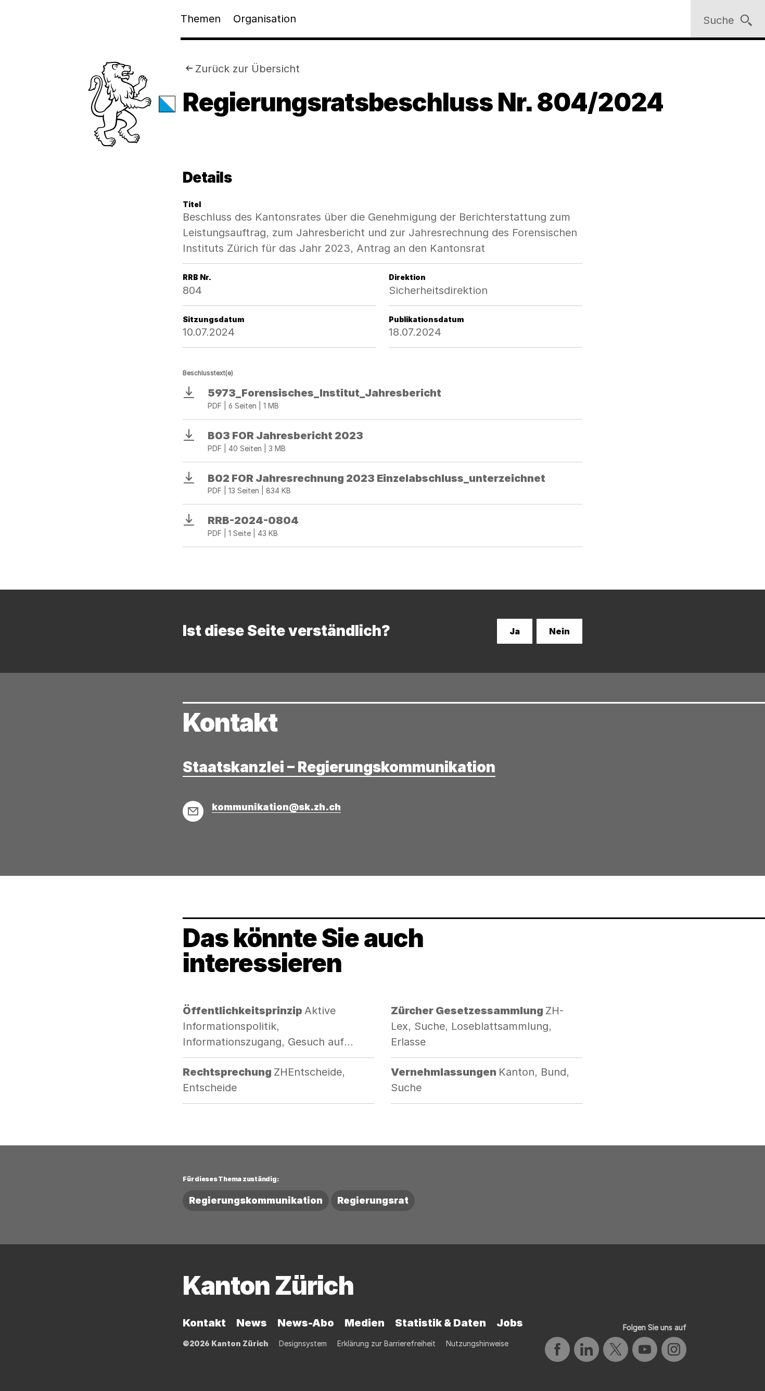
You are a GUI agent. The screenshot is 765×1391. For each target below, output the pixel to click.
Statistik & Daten (440, 1323)
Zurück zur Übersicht (247, 68)
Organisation (264, 18)
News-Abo (305, 1323)
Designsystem (303, 1343)
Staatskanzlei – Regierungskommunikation (339, 767)
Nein (559, 631)
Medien (365, 1323)
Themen (201, 18)
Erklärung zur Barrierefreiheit (386, 1343)
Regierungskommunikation (256, 1200)
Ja (514, 631)
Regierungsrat (373, 1200)
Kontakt (204, 1323)
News (251, 1323)
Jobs (509, 1323)
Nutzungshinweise (477, 1343)
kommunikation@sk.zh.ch (276, 806)
